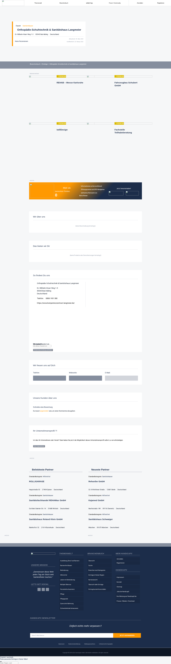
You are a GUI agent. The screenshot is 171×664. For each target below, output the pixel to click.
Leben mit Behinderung (67, 580)
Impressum (120, 577)
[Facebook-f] (39, 589)
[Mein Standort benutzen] (85, 348)
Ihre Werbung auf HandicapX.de (126, 596)
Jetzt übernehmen (39, 446)
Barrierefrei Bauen (66, 565)
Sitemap (119, 587)
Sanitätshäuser (28, 26)
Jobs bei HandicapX (123, 591)
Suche (90, 565)
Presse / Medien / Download (125, 601)
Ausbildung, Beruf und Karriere (69, 561)
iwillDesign (62, 130)
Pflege (62, 594)
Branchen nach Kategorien (96, 570)
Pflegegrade (64, 599)
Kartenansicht (93, 580)
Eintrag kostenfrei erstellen (97, 589)
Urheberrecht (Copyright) (106, 644)
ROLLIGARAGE (36, 481)
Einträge (45, 64)
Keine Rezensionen (21, 41)
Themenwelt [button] (38, 3)
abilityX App (89, 3)
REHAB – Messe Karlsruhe (70, 82)
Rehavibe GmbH (96, 481)
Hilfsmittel (46, 476)
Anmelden (140, 3)
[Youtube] (47, 589)
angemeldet (44, 411)
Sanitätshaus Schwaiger (100, 519)
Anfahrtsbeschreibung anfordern (43, 350)
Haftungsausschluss (89, 644)
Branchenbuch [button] (64, 3)
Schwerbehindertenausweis (69, 608)
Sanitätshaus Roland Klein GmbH (46, 519)
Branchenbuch (35, 64)
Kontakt (119, 582)
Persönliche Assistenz (67, 589)
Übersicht (91, 561)
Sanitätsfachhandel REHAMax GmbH (47, 500)
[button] (121, 378)
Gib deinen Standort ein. (41, 344)
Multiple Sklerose (65, 584)
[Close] (1, 661)
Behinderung (64, 570)
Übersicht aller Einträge (95, 584)
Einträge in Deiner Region (96, 575)
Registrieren (160, 3)
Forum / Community (115, 3)
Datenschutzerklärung (74, 644)
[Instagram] (43, 589)
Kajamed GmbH (96, 500)
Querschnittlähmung (67, 603)
